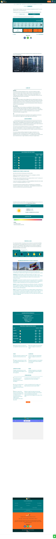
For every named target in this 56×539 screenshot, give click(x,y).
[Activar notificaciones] (50, 536)
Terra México (39, 503)
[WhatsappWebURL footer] (28, 526)
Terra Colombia (28, 503)
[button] (5, 33)
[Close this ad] (55, 534)
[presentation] (41, 25)
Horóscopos (39, 505)
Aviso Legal (20, 518)
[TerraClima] (52, 1)
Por (14, 34)
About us (36, 518)
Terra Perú (16, 505)
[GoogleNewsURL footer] (31, 526)
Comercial (26, 511)
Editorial (30, 511)
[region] (28, 46)
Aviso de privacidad (25, 518)
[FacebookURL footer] (25, 526)
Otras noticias (35, 507)
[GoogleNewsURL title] (31, 37)
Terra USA (28, 505)
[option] (17, 30)
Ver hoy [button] (34, 14)
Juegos (21, 507)
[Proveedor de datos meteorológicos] (28, 531)
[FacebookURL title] (25, 37)
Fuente (39, 34)
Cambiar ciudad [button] (22, 14)
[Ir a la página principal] (4, 2)
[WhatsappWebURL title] (28, 37)
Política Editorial (31, 518)
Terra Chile (16, 503)
